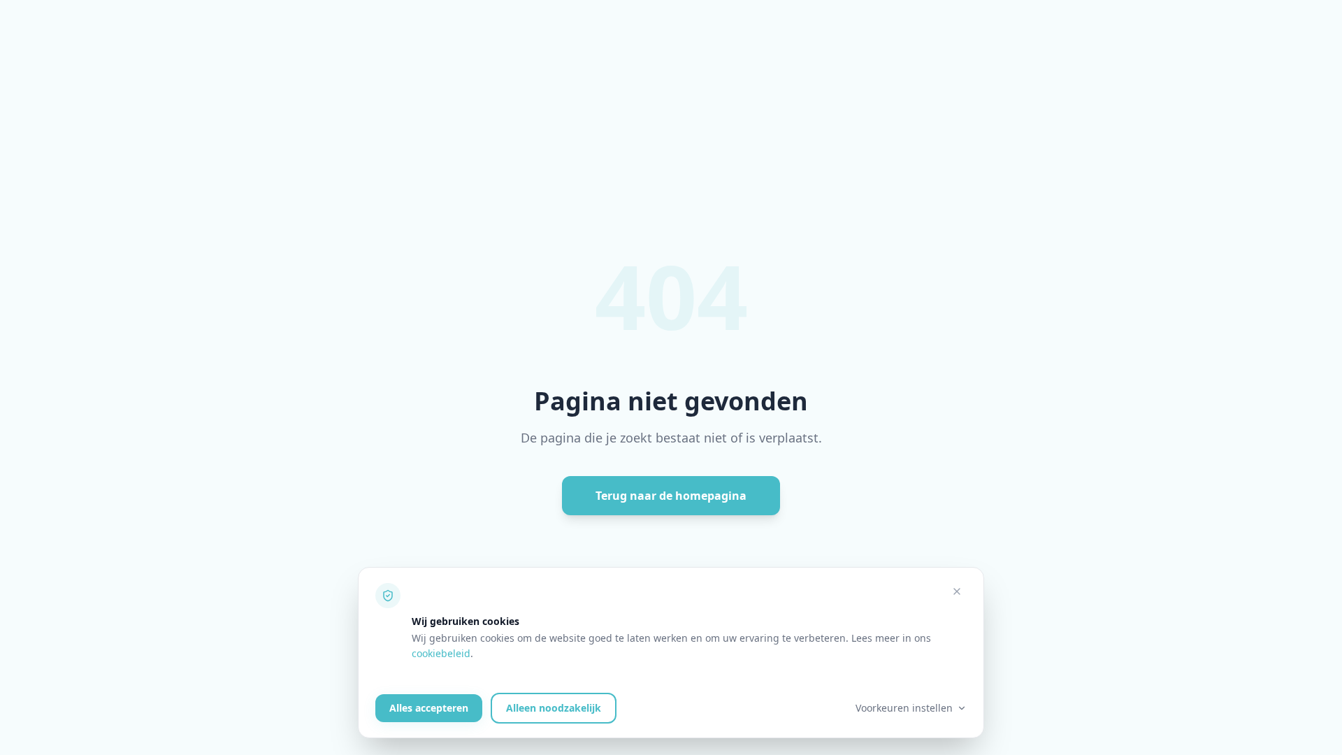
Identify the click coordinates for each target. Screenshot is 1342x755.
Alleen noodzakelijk (553, 707)
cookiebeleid (441, 653)
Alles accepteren (428, 707)
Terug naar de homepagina (671, 495)
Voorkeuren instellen (904, 707)
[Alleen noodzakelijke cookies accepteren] (957, 591)
